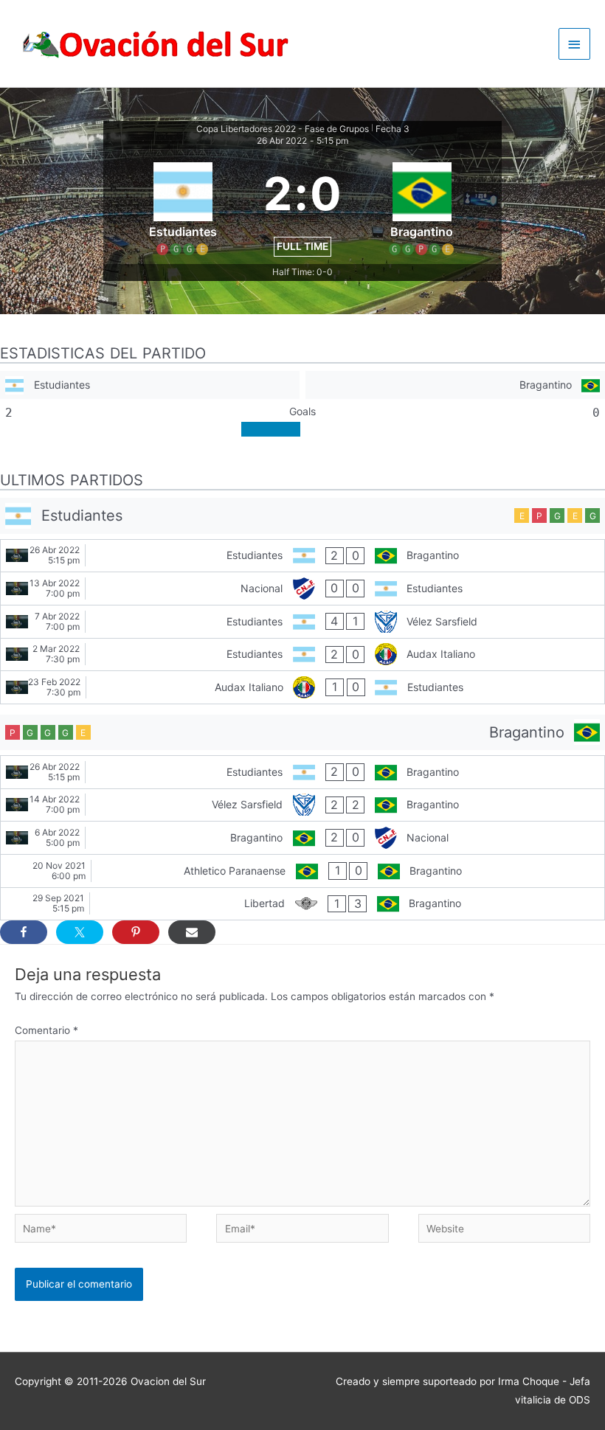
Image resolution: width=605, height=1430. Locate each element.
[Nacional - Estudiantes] (302, 588)
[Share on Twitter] (79, 932)
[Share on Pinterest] (135, 932)
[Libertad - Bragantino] (302, 904)
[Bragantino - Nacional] (302, 838)
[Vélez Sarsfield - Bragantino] (302, 805)
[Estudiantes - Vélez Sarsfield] (302, 621)
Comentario (46, 1030)
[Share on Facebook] (23, 932)
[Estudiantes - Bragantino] (302, 556)
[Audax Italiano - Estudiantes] (302, 687)
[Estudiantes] (150, 385)
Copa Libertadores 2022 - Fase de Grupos (282, 128)
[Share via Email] (191, 932)
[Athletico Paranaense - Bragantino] (302, 871)
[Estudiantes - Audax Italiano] (302, 655)
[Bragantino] (455, 385)
